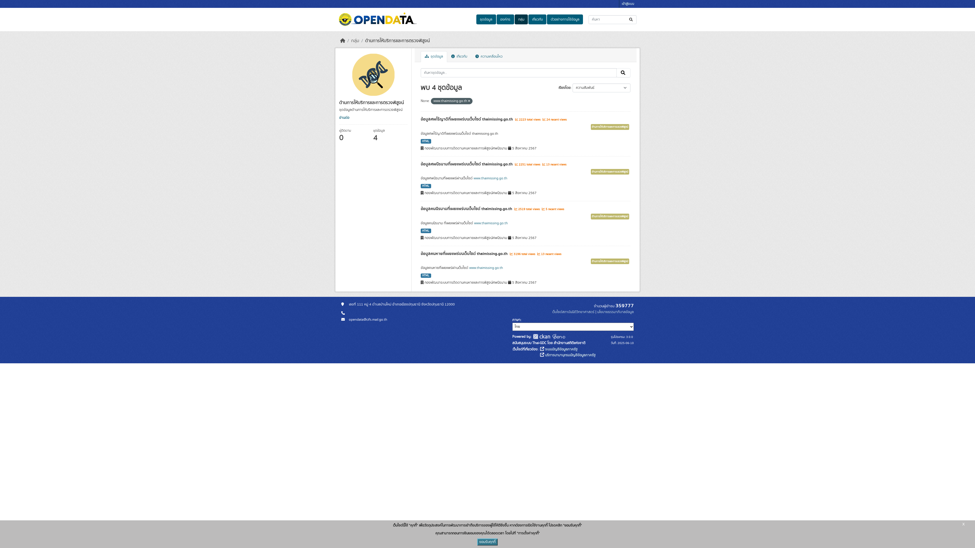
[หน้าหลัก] (342, 41)
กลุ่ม (521, 19)
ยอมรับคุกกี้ (487, 541)
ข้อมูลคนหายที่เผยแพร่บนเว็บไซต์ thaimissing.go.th (465, 253)
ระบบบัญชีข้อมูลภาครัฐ (561, 349)
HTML (425, 141)
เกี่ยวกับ (537, 19)
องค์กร (505, 19)
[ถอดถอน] (469, 101)
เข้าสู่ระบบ (628, 4)
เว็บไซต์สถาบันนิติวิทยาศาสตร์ (573, 312)
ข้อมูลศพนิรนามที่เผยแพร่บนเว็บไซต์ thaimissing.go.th (467, 164)
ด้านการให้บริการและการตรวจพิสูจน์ (397, 41)
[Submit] (631, 19)
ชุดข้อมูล (486, 19)
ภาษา (516, 319)
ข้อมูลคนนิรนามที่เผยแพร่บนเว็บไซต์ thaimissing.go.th (467, 209)
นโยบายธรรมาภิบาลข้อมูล (615, 312)
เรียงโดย (565, 87)
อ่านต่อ (344, 117)
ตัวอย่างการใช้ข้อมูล (565, 19)
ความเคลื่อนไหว (491, 56)
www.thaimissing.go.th (490, 178)
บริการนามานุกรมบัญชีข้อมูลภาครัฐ (570, 355)
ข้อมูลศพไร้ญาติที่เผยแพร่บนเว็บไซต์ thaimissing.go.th (467, 119)
